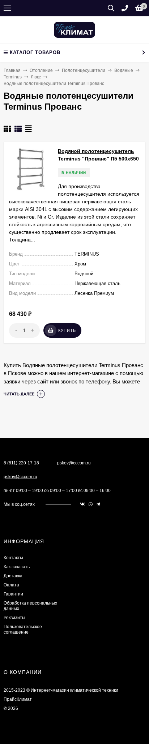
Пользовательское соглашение (23, 629)
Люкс (36, 77)
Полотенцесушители (83, 70)
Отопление (41, 70)
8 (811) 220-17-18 (21, 462)
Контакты (13, 557)
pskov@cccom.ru (20, 476)
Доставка (13, 575)
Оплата (11, 585)
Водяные (123, 70)
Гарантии (13, 594)
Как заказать (17, 566)
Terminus (13, 77)
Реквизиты (14, 617)
